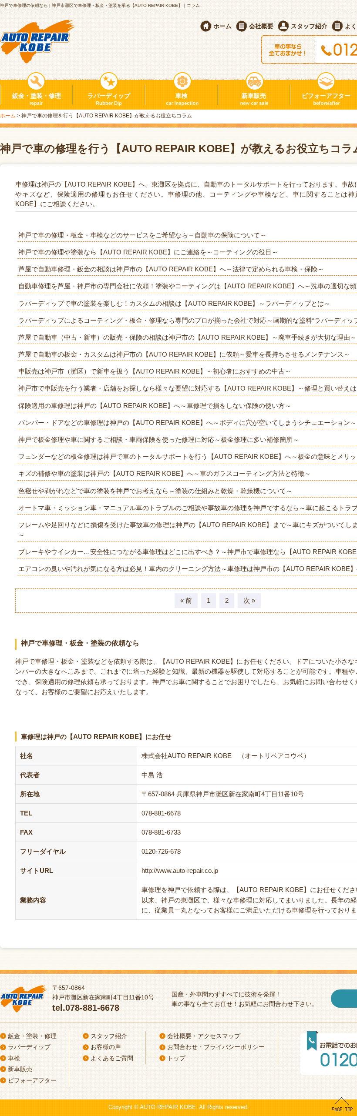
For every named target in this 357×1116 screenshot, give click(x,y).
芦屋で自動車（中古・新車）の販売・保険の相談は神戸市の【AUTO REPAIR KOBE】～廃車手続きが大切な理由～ (187, 337)
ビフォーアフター (32, 1080)
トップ (176, 1058)
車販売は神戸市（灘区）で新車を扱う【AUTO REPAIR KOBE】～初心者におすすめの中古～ (154, 371)
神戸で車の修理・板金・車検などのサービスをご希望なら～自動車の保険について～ (142, 235)
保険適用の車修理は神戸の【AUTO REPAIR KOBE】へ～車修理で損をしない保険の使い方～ (154, 405)
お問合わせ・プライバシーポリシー (216, 1046)
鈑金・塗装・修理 (36, 95)
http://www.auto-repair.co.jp (179, 870)
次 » (249, 600)
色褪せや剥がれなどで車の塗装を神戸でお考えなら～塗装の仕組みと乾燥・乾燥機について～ (155, 491)
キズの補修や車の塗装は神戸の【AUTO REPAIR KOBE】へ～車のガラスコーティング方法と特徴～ (164, 473)
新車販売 (254, 95)
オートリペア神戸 (38, 39)
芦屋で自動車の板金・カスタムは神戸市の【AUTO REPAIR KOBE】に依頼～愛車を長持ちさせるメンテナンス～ (184, 354)
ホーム (222, 26)
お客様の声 (106, 1046)
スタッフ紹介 (309, 26)
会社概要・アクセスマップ (203, 1035)
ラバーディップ (109, 95)
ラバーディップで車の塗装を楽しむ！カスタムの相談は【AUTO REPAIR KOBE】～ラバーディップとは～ (174, 303)
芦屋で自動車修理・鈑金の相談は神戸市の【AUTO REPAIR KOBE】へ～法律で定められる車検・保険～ (171, 269)
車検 (181, 95)
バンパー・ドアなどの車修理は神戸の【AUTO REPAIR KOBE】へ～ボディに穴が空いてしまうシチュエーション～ (187, 422)
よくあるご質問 (112, 1058)
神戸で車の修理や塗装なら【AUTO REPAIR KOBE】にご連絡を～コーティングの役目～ (148, 252)
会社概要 (261, 26)
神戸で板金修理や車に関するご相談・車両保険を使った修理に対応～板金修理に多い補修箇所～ (158, 439)
